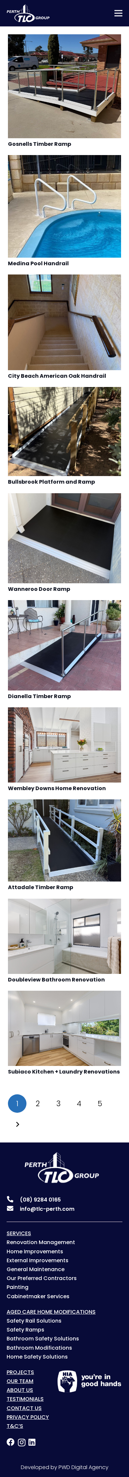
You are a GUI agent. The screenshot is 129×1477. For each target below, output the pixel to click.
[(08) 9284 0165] (13, 1199)
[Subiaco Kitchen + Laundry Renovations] (64, 995)
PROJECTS (20, 1372)
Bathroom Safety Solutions (43, 1338)
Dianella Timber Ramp (39, 696)
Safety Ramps (25, 1329)
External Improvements (37, 1260)
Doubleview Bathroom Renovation (56, 979)
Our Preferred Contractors (42, 1278)
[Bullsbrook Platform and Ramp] (64, 391)
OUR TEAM (20, 1381)
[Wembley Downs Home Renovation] (64, 712)
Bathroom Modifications (39, 1348)
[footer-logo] (56, 1167)
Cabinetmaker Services (38, 1296)
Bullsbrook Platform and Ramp (51, 482)
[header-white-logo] (28, 13)
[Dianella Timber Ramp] (64, 604)
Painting (17, 1287)
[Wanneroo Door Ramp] (64, 497)
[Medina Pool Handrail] (64, 159)
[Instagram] (21, 1442)
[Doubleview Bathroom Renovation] (64, 903)
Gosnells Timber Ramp (39, 144)
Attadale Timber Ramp (40, 887)
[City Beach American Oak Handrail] (64, 279)
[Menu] (118, 13)
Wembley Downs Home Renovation (57, 788)
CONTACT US (24, 1408)
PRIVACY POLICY (28, 1417)
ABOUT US (20, 1390)
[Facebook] (11, 1442)
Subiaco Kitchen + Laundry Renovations (64, 1072)
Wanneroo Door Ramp (39, 589)
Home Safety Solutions (37, 1357)
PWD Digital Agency (83, 1467)
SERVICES (19, 1233)
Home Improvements (35, 1251)
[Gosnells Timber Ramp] (64, 39)
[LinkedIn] (31, 1442)
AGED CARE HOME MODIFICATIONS (51, 1312)
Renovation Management (41, 1242)
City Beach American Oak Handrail (57, 376)
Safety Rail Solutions (34, 1321)
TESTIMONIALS (25, 1399)
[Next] (17, 1124)
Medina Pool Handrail (38, 263)
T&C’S (15, 1426)
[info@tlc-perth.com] (13, 1209)
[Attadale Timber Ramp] (64, 804)
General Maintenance (35, 1269)
